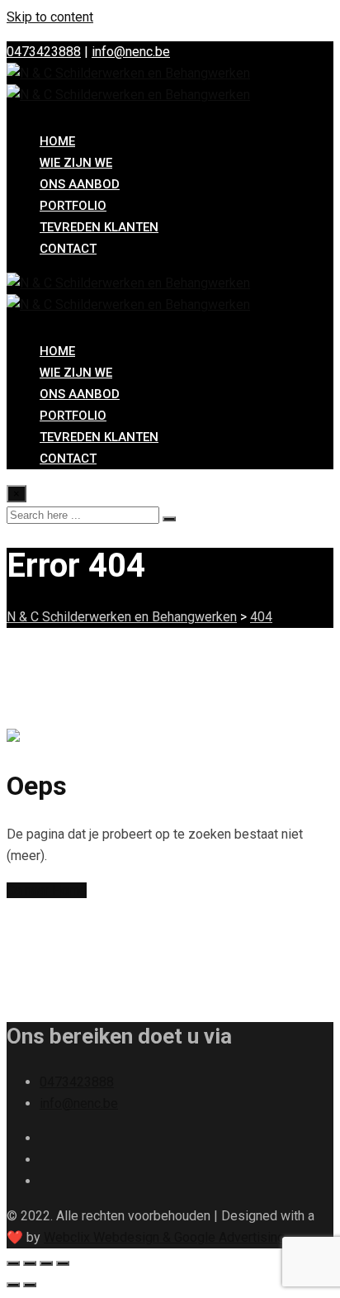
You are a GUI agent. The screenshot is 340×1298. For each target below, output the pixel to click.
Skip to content (50, 17)
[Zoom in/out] (13, 1263)
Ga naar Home (47, 890)
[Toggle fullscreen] (29, 1263)
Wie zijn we (76, 162)
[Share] (46, 1263)
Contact (68, 248)
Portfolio (73, 205)
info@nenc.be (131, 51)
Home (57, 141)
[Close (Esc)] (62, 1263)
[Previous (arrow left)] (13, 1284)
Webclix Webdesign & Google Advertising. (165, 1237)
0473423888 (44, 51)
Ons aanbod (80, 184)
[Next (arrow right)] (29, 1284)
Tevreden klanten (99, 227)
